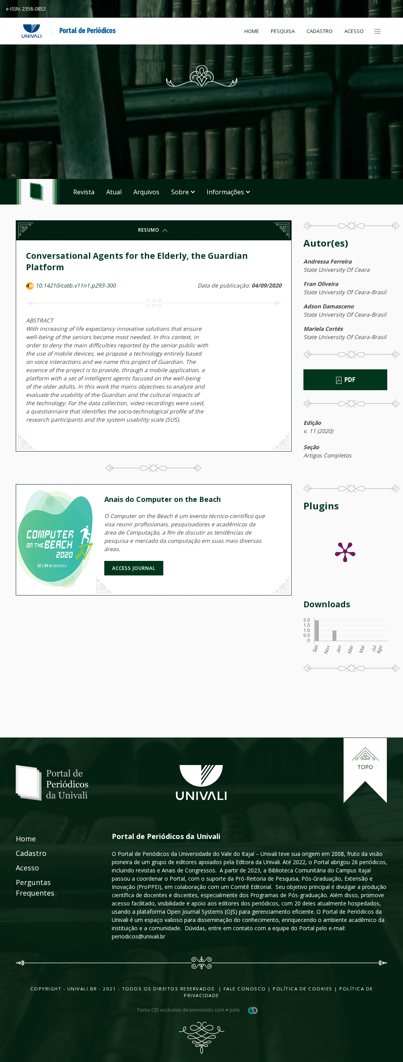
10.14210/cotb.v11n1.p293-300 (75, 285)
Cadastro (320, 31)
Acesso (354, 31)
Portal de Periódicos (87, 30)
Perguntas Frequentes (24, 888)
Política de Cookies (303, 989)
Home (251, 31)
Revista (83, 192)
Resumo (149, 230)
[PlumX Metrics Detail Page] (345, 551)
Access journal (133, 568)
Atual (114, 192)
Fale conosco (244, 989)
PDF (349, 380)
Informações (225, 192)
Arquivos (146, 192)
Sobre (180, 192)
